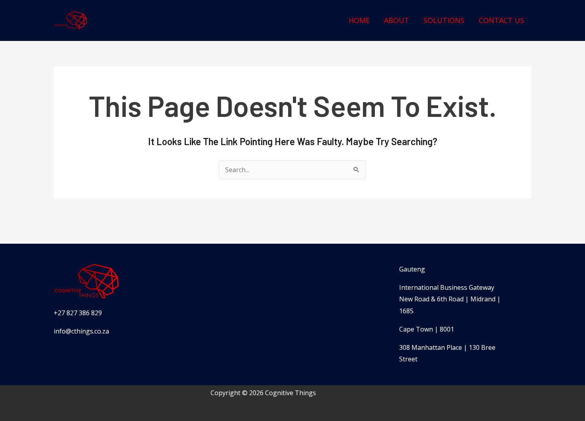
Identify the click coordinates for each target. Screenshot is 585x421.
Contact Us (501, 20)
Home (359, 20)
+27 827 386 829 (78, 312)
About (396, 20)
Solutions (443, 20)
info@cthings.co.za (81, 331)
